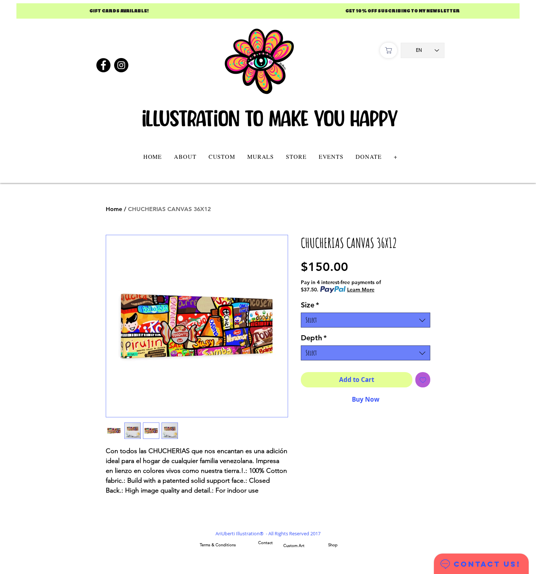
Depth (314, 337)
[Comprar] (388, 50)
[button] (222, 156)
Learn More (360, 289)
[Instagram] (121, 65)
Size (310, 305)
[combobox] (365, 320)
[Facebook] (103, 65)
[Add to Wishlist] (423, 379)
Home (114, 209)
